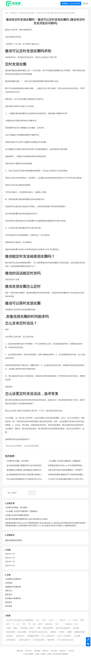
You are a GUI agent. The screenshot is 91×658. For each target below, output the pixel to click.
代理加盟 (8, 583)
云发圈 (8, 628)
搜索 (32, 493)
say (18, 624)
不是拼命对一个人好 (71, 624)
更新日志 (8, 591)
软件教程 (8, 606)
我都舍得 (53, 632)
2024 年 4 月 (10, 554)
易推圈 (69, 632)
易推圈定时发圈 (79, 632)
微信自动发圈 (22, 632)
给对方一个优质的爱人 (64, 636)
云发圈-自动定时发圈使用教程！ (18, 515)
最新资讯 (14, 13)
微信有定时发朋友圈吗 (32, 446)
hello (51, 620)
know (75, 620)
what (40, 624)
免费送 (15, 628)
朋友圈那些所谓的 (33, 636)
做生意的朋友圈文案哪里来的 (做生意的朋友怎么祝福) (26, 519)
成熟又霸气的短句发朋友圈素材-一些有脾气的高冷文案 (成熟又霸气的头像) (66, 471)
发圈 (38, 628)
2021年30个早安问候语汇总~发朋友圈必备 (19, 620)
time (23, 624)
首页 (6, 13)
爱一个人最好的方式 (48, 636)
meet (82, 620)
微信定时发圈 (10, 632)
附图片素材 (51, 640)
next (8, 624)
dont (44, 620)
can (37, 620)
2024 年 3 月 (10, 558)
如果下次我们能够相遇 (63, 628)
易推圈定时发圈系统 (13, 587)
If (69, 620)
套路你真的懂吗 (48, 628)
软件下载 (28, 651)
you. (56, 624)
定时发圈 (76, 628)
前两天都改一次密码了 (27, 628)
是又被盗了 (9, 636)
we (34, 624)
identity (63, 620)
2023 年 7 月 (10, 562)
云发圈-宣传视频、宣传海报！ (18, 461)
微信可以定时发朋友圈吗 (14, 446)
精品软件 (8, 602)
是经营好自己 (20, 636)
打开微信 (61, 632)
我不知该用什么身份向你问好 (38, 632)
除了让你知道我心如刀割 (65, 640)
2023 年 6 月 (10, 565)
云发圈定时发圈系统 (13, 579)
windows (48, 624)
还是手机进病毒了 (24, 640)
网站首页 (20, 651)
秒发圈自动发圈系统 (13, 598)
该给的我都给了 (11, 640)
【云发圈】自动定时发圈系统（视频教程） (65, 461)
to (29, 624)
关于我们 (71, 651)
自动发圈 (77, 636)
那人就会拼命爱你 (39, 640)
